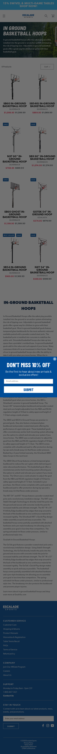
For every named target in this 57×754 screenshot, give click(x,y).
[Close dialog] (54, 359)
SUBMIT (28, 389)
